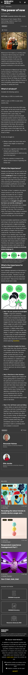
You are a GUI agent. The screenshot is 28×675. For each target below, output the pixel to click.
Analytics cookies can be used (15, 668)
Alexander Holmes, (13, 16)
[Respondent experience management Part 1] (14, 528)
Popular (10, 485)
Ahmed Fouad (6, 542)
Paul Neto (5, 508)
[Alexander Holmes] (6, 437)
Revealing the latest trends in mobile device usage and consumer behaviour (13, 512)
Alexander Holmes (10, 444)
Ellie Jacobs (22, 16)
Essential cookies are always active (16, 662)
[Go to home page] (8, 2)
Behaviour (4, 26)
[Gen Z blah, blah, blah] (14, 562)
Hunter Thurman (7, 576)
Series (4, 485)
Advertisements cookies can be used (16, 665)
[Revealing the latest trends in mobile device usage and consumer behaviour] (14, 494)
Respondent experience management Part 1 (11, 546)
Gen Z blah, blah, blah (10, 579)
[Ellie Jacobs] (6, 457)
